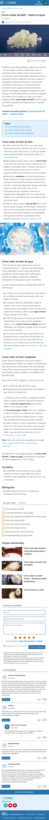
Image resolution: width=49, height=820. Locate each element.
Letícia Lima (10, 22)
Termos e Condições (9, 818)
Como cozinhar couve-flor (14, 509)
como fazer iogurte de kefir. (31, 218)
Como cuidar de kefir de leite (19, 126)
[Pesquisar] (45, 3)
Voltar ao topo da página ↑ (24, 792)
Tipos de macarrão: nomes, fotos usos (19, 531)
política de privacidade (20, 646)
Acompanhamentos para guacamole (18, 535)
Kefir (21, 8)
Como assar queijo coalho (15, 520)
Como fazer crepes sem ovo (15, 527)
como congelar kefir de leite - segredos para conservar (20, 444)
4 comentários (5, 18)
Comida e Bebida (6, 8)
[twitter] (6, 805)
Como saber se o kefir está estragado (35, 563)
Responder (6, 699)
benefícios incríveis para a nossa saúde (22, 434)
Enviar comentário (37, 647)
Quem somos (31, 814)
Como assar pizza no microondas (17, 524)
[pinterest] (15, 805)
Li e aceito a (16, 646)
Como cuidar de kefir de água (20, 130)
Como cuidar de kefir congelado (21, 133)
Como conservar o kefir (34, 590)
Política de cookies (39, 818)
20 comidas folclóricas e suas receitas (19, 512)
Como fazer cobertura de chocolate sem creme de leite (25, 516)
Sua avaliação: (11, 641)
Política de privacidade (24, 818)
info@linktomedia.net (21, 663)
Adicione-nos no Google (38, 61)
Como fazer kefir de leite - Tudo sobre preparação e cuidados (35, 551)
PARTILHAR (38, 4)
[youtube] (10, 805)
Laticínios (16, 8)
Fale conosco (41, 814)
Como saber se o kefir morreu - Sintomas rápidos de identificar (35, 579)
